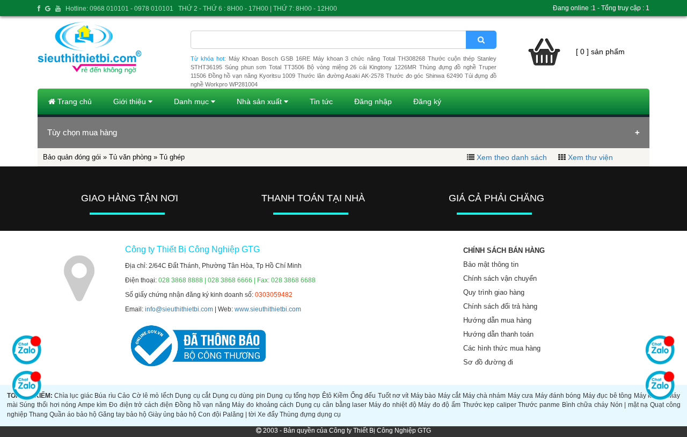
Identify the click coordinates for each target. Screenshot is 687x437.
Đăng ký (427, 101)
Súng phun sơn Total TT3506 (264, 67)
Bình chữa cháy (585, 405)
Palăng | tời (239, 414)
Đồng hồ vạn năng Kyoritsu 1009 (252, 75)
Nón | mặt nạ (629, 405)
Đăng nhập (373, 101)
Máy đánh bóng (558, 395)
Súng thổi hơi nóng (47, 405)
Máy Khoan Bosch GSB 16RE (269, 58)
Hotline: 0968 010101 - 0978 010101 (119, 8)
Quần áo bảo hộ (73, 414)
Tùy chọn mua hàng (82, 132)
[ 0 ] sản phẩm (600, 51)
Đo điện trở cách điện (141, 405)
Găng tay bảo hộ (122, 414)
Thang (38, 414)
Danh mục (192, 101)
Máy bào (423, 395)
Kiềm (340, 395)
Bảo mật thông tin (490, 264)
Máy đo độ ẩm (439, 405)
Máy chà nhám (484, 395)
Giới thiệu (130, 101)
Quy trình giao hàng (493, 292)
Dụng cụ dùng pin (239, 395)
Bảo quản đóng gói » (76, 157)
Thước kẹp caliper (489, 405)
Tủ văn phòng (130, 157)
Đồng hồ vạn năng (202, 405)
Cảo (124, 395)
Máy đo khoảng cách (263, 405)
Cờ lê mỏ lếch (152, 395)
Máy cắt (449, 395)
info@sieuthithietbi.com (179, 309)
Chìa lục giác (73, 395)
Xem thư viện (590, 157)
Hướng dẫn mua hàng (497, 320)
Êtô (327, 395)
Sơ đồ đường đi (488, 362)
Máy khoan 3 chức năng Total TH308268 (369, 58)
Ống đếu (363, 395)
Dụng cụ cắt (192, 395)
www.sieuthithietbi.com (268, 309)
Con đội (209, 414)
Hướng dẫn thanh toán (498, 334)
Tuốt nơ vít (393, 395)
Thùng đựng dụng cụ (310, 414)
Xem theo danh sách (512, 157)
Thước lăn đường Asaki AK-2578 (340, 75)
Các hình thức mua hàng (501, 348)
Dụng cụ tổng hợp (293, 395)
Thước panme (539, 405)
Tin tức (321, 101)
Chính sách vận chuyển (500, 278)
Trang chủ (73, 101)
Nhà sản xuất (260, 101)
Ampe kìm (92, 405)
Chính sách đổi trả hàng (500, 306)
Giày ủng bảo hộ (172, 414)
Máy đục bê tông (607, 395)
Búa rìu (104, 395)
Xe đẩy (268, 414)
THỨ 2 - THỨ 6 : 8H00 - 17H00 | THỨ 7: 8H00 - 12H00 (257, 8)
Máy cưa (520, 395)
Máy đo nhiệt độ (392, 405)
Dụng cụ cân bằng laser (331, 405)
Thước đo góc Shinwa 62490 (424, 75)
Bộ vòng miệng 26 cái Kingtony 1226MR (361, 67)
